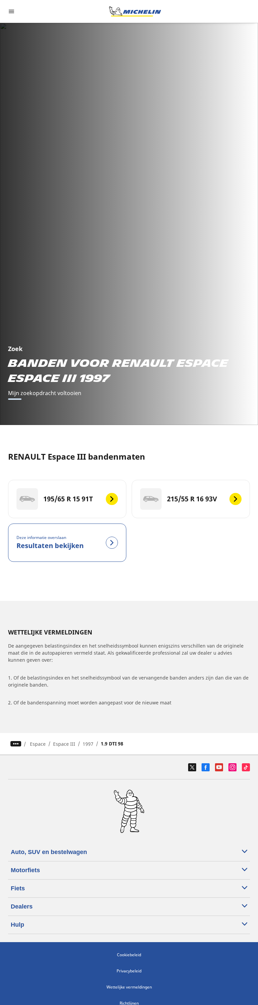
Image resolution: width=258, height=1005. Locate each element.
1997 (88, 744)
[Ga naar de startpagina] (135, 11)
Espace (38, 744)
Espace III (64, 744)
